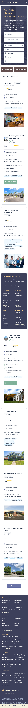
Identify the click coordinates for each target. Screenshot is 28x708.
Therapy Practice (18, 682)
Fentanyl (16, 623)
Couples (5, 320)
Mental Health (8, 286)
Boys (4, 315)
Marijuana (16, 628)
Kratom (4, 628)
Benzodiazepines (19, 298)
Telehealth (5, 682)
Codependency (18, 641)
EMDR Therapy (18, 662)
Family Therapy (18, 664)
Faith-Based (18, 322)
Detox (3, 673)
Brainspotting (5, 657)
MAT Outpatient (18, 675)
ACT (3, 655)
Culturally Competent (17, 315)
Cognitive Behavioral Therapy (7, 659)
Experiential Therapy (7, 664)
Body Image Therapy (19, 655)
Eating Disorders (19, 286)
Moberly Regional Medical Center (13, 529)
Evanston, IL (17, 605)
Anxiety (5, 295)
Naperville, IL (17, 602)
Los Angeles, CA (6, 600)
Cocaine (17, 300)
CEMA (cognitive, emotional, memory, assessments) (19, 657)
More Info (7, 145)
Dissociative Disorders (7, 646)
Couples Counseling (19, 659)
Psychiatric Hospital (7, 680)
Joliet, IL (4, 605)
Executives (5, 323)
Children (5, 318)
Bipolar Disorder (7, 300)
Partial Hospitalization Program (19, 678)
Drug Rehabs (8, 281)
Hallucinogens (5, 625)
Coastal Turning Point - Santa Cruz (12, 212)
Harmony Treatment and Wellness (16, 137)
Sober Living (17, 680)
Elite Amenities (18, 317)
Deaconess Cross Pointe (13, 473)
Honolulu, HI (17, 609)
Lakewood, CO (18, 600)
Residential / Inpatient (19, 673)
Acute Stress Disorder (6, 293)
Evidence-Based (19, 319)
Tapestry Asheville (10, 412)
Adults (4, 313)
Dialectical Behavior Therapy (7, 662)
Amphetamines (18, 295)
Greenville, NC (5, 602)
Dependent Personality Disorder (7, 644)
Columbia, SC (5, 607)
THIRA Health (8, 83)
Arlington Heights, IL (7, 609)
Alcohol (17, 293)
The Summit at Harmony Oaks (14, 336)
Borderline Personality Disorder (8, 303)
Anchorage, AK (18, 607)
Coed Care (17, 312)
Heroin (16, 625)
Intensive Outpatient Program (7, 675)
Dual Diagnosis (20, 281)
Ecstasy (17, 302)
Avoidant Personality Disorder (8, 298)
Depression (17, 643)
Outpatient (4, 678)
